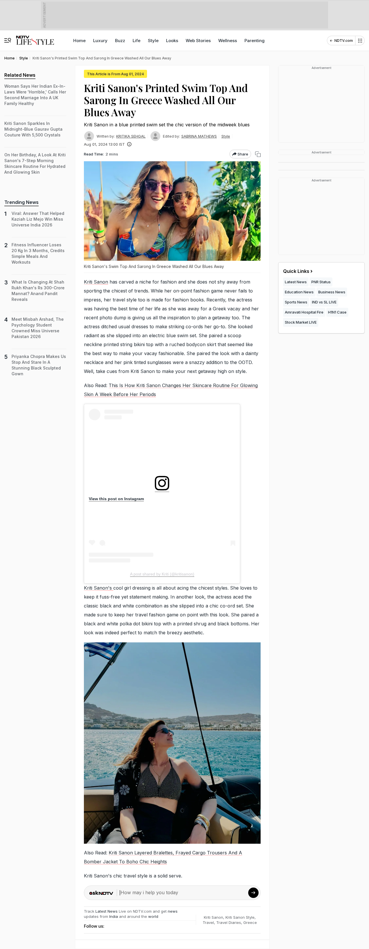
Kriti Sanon (96, 282)
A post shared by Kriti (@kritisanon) (162, 574)
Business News (331, 292)
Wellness (227, 40)
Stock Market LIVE (301, 322)
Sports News (296, 302)
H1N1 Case (337, 312)
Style (153, 40)
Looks (172, 40)
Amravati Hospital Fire (304, 312)
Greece (250, 922)
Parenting (254, 40)
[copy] (258, 154)
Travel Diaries (228, 922)
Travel (208, 922)
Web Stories (198, 40)
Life (136, 40)
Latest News (106, 911)
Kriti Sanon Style (240, 917)
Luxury (100, 40)
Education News (299, 292)
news (173, 911)
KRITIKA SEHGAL (131, 136)
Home (79, 40)
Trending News (21, 202)
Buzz (120, 40)
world (153, 916)
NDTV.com (343, 40)
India (114, 916)
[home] (35, 37)
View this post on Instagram (116, 498)
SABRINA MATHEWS (199, 136)
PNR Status (321, 282)
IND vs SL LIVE (324, 302)
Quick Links (296, 271)
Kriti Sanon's (98, 588)
